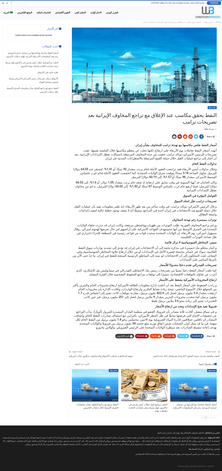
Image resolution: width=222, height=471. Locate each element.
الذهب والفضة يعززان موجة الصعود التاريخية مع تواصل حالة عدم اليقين (186, 356)
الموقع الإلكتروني (24, 12)
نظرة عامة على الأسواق (47, 72)
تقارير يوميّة (212, 107)
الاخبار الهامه (95, 12)
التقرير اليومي (112, 12)
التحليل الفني (80, 12)
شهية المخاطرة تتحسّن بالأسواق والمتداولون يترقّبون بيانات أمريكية (101, 356)
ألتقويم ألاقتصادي (62, 12)
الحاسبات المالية (44, 12)
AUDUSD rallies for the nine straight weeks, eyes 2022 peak (177, 3)
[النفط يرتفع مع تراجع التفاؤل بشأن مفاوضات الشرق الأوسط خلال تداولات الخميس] (95, 385)
